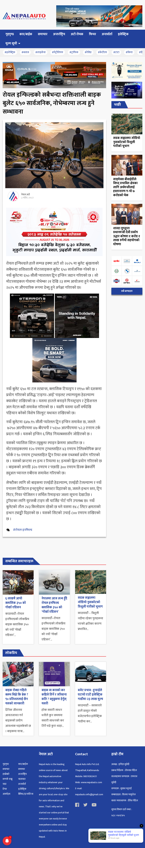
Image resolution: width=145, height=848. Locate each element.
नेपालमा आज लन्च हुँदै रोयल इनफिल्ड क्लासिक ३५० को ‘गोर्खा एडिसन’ (54, 605)
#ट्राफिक (73, 52)
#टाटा (116, 52)
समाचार (6, 769)
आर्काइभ (6, 794)
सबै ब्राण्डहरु (127, 291)
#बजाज (25, 52)
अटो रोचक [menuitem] (77, 34)
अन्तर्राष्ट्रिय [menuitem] (59, 34)
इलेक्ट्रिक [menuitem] (123, 34)
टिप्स (5, 789)
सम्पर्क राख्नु (7, 779)
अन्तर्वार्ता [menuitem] (107, 34)
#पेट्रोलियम (57, 52)
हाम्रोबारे (6, 774)
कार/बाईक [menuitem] (25, 34)
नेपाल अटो (25, 194)
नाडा (4, 784)
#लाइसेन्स (40, 52)
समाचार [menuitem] (42, 34)
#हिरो (142, 52)
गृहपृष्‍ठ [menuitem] (9, 34)
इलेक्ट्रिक (22, 789)
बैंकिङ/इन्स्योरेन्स (25, 794)
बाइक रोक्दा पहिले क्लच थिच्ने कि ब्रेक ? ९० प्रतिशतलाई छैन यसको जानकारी (16, 697)
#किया (129, 52)
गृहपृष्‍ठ (6, 764)
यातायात (21, 779)
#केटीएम (102, 52)
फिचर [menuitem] (92, 34)
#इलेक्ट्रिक (10, 52)
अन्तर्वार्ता (22, 784)
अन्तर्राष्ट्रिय (22, 774)
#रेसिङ (88, 52)
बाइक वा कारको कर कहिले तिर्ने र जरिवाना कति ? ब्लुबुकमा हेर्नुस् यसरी (54, 697)
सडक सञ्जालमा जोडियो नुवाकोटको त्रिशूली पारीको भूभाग (90, 602)
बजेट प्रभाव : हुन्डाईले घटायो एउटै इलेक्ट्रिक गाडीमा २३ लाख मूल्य (90, 695)
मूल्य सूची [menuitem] (11, 43)
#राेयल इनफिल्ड (22, 530)
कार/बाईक (23, 764)
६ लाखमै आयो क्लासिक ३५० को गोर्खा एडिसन (15, 603)
